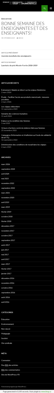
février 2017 (6, 269)
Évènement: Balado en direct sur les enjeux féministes (23, 90)
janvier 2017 (6, 273)
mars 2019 (5, 207)
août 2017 (5, 245)
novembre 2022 (7, 183)
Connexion (5, 360)
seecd (20, 38)
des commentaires (10, 370)
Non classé (5, 329)
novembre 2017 (7, 231)
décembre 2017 (7, 226)
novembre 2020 (7, 197)
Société (4, 338)
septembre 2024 (8, 169)
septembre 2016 (8, 292)
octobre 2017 (6, 235)
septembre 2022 (8, 188)
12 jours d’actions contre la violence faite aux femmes (23, 128)
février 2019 (6, 212)
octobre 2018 (6, 216)
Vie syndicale (6, 343)
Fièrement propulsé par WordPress (13, 387)
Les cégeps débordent (10, 106)
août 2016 (5, 297)
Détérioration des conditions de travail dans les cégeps (23, 144)
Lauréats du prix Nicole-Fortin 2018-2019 (19, 64)
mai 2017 (5, 254)
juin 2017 (5, 250)
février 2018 (6, 221)
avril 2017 (5, 259)
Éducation (6, 19)
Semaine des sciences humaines (14, 114)
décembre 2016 (7, 278)
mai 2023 (5, 178)
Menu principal (51, 8)
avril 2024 (5, 174)
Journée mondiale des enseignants (16, 54)
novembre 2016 (7, 283)
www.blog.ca (46, 391)
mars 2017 (5, 264)
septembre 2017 (8, 240)
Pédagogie (5, 333)
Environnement (7, 324)
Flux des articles (9, 365)
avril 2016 (5, 302)
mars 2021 (5, 193)
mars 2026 (5, 164)
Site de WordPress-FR (10, 374)
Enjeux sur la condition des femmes (15, 121)
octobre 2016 (6, 288)
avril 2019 (5, 202)
